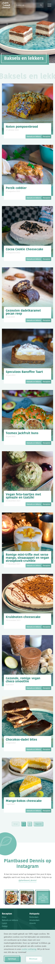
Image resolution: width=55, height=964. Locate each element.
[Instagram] (12, 898)
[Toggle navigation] (49, 5)
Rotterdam (33, 917)
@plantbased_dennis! (28, 880)
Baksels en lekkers (10, 920)
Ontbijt (5, 926)
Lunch (4, 923)
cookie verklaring (28, 949)
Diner (4, 917)
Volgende (38, 824)
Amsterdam (34, 920)
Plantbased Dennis (6, 5)
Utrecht (32, 923)
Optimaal (12, 958)
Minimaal (33, 958)
